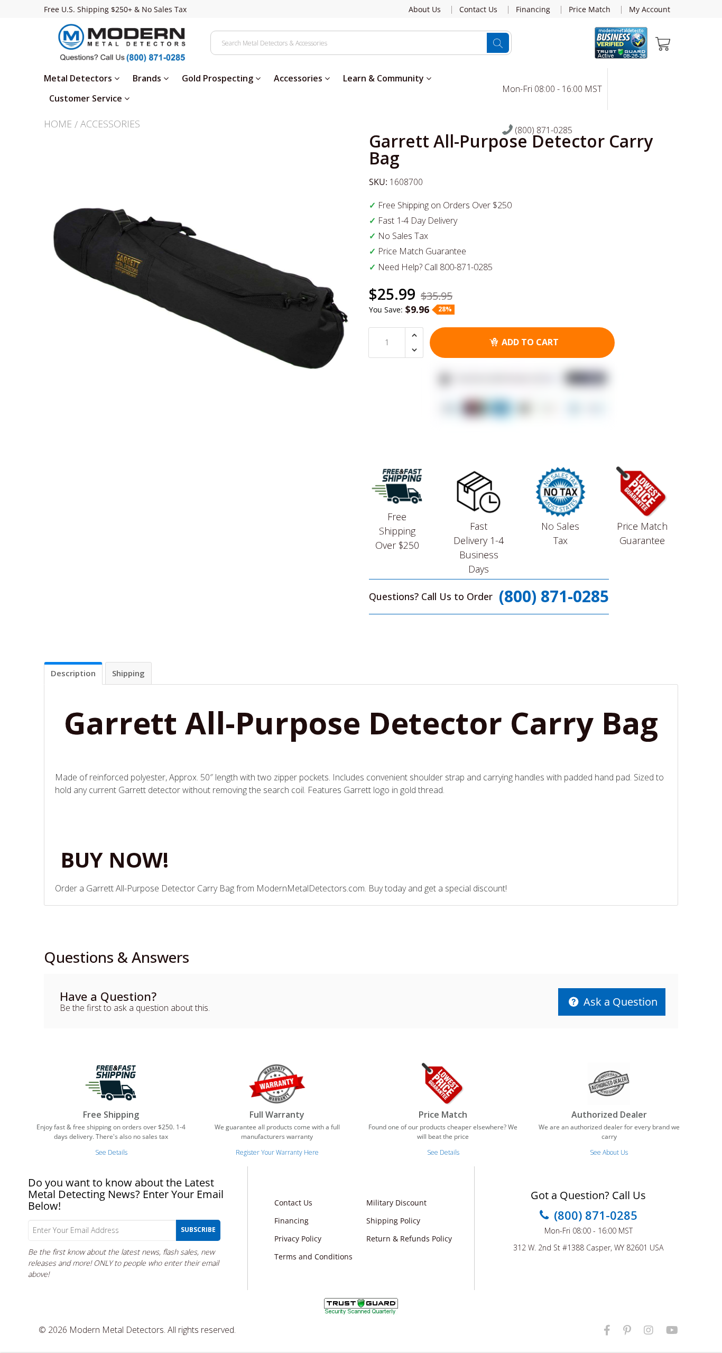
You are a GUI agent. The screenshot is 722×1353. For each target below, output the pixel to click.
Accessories (299, 78)
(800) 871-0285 (542, 130)
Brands (148, 78)
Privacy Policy (297, 1239)
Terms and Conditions (313, 1256)
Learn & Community (384, 78)
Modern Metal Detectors (116, 1330)
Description (73, 673)
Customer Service (86, 98)
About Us (425, 9)
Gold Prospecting (218, 78)
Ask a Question (619, 1002)
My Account (649, 9)
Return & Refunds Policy (409, 1239)
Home (58, 123)
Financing (533, 9)
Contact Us (478, 9)
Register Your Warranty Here (277, 1152)
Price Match (589, 9)
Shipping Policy (393, 1221)
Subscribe (198, 1229)
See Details (111, 1152)
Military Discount (396, 1203)
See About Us (609, 1152)
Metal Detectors (79, 78)
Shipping (128, 673)
